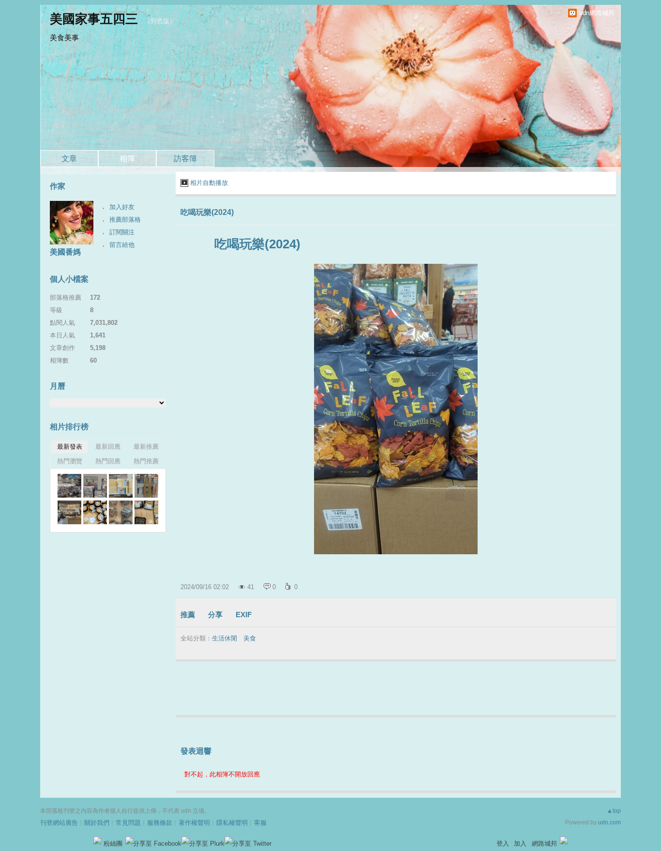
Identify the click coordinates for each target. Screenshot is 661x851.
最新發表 (69, 446)
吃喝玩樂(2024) (207, 212)
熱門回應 (107, 461)
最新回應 (107, 446)
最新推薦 (146, 446)
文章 (69, 158)
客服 (260, 822)
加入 (520, 843)
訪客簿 (185, 158)
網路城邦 (544, 843)
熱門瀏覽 (69, 461)
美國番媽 (65, 252)
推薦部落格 (125, 219)
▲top (614, 810)
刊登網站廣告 (59, 822)
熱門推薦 (146, 461)
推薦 (187, 614)
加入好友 (122, 207)
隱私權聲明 (232, 822)
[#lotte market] (69, 486)
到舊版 (159, 21)
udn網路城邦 (597, 12)
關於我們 (96, 822)
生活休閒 (224, 638)
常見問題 (128, 822)
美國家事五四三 (94, 19)
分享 (215, 614)
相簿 (127, 158)
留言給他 (122, 244)
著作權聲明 (194, 822)
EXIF (244, 614)
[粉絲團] (97, 840)
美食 (249, 638)
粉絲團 (113, 843)
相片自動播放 (209, 182)
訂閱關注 (122, 232)
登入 (502, 843)
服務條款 (159, 822)
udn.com (609, 822)
